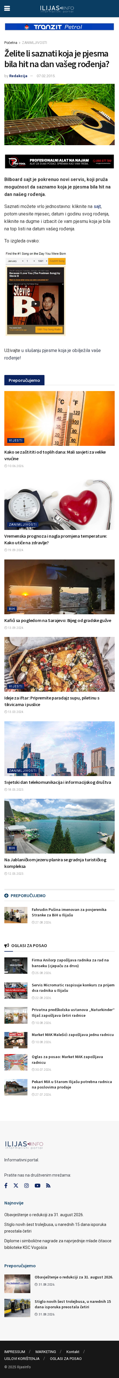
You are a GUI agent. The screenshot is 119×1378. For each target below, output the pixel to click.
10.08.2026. (43, 1023)
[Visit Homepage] (57, 8)
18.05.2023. (15, 789)
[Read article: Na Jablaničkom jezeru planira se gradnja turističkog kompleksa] (59, 826)
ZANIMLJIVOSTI (34, 43)
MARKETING (46, 1352)
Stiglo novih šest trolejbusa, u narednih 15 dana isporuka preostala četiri (73, 1304)
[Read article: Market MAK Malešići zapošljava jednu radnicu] (15, 1040)
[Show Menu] (7, 8)
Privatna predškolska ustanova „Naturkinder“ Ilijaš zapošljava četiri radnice (73, 1012)
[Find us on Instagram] (26, 1185)
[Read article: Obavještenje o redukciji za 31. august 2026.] (17, 1283)
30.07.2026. (43, 1069)
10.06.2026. (15, 466)
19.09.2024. (15, 550)
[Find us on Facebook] (6, 1185)
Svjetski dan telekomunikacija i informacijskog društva (57, 782)
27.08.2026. (43, 922)
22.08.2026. (43, 998)
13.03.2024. (15, 712)
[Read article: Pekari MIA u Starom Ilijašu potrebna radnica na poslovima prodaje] (15, 1087)
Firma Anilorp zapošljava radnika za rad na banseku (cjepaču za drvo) (70, 962)
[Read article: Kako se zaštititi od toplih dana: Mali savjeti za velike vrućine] (59, 418)
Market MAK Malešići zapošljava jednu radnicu (73, 1034)
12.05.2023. (15, 873)
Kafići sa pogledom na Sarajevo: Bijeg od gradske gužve (57, 620)
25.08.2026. (43, 973)
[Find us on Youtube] (37, 1185)
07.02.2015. (46, 76)
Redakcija (18, 76)
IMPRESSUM (14, 1352)
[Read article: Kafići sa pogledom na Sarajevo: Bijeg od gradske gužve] (59, 586)
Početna (10, 43)
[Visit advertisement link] (59, 31)
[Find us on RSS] (48, 1186)
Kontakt (72, 1352)
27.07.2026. (43, 1094)
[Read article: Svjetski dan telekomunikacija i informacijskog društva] (59, 748)
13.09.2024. (15, 627)
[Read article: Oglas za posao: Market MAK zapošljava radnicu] (15, 1062)
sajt (97, 206)
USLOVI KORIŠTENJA (22, 1358)
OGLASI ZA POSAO (66, 1358)
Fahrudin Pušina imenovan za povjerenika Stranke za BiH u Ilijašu (69, 912)
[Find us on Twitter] (15, 1185)
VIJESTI (16, 440)
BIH (12, 609)
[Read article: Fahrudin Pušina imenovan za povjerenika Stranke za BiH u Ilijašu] (15, 915)
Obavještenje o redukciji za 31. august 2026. (44, 1214)
